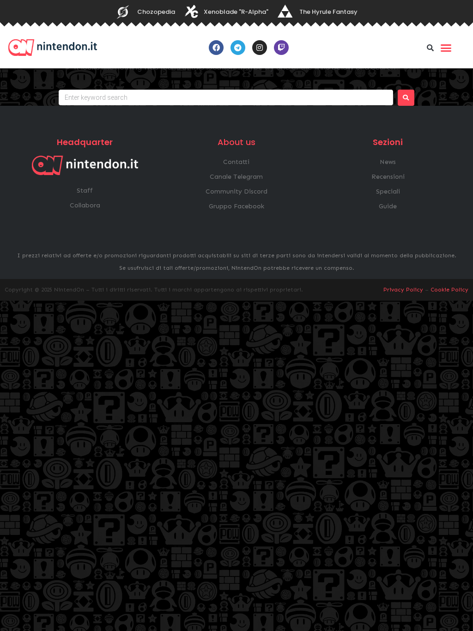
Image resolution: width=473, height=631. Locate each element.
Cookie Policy (449, 289)
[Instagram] (259, 47)
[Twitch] (281, 47)
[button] (430, 48)
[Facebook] (216, 47)
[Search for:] (226, 97)
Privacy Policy (403, 289)
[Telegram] (237, 47)
